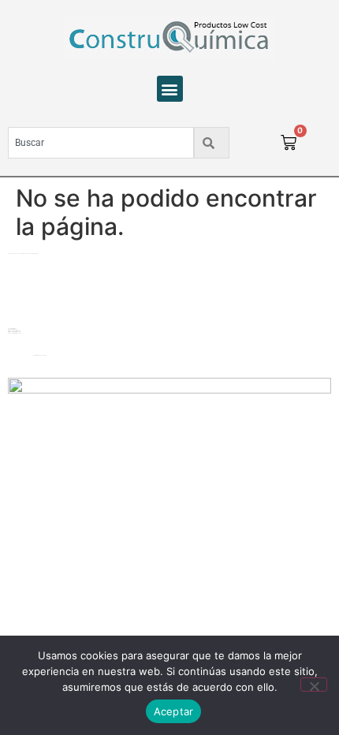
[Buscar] (211, 143)
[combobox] (101, 143)
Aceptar (174, 711)
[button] (170, 89)
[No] (313, 684)
